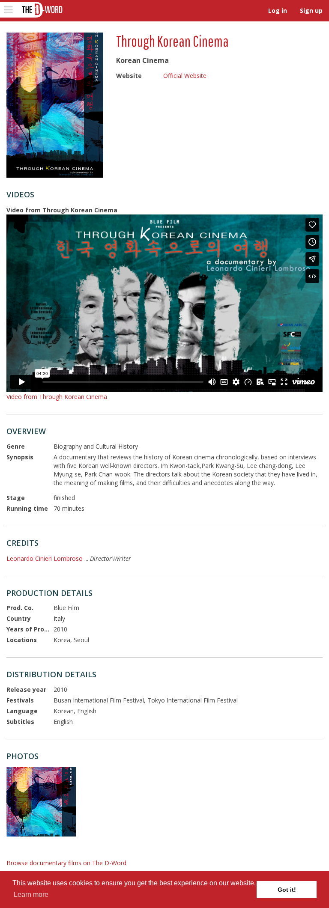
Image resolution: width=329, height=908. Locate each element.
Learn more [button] (31, 894)
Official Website (184, 75)
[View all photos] (54, 105)
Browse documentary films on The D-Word (66, 863)
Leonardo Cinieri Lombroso (44, 558)
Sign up (311, 10)
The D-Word (41, 9)
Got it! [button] (287, 889)
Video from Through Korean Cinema (56, 397)
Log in (277, 10)
